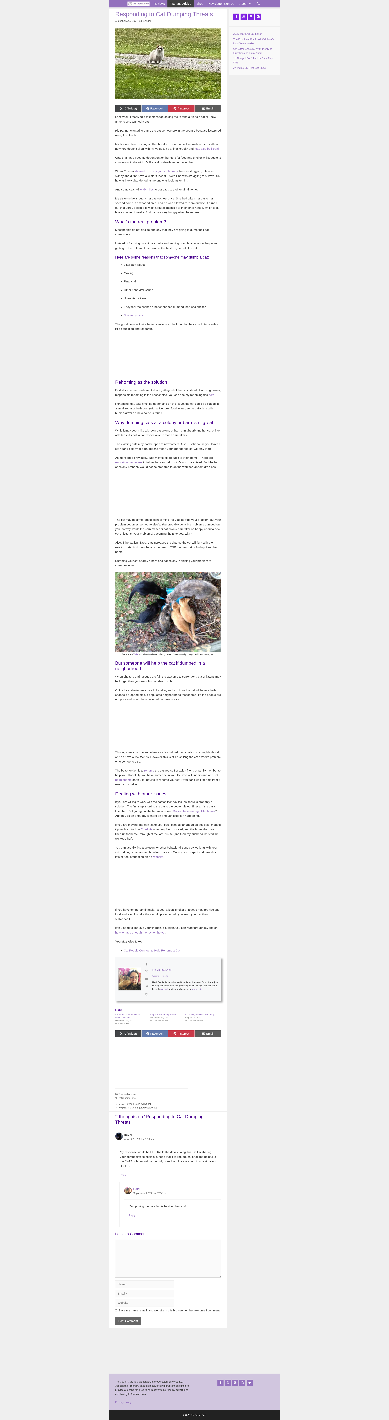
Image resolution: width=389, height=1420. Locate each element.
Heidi (136, 1189)
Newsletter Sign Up (221, 3)
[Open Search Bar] (258, 3)
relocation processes (128, 462)
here (212, 394)
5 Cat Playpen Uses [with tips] (199, 1014)
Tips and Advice (180, 3)
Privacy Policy (123, 1402)
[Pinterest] (258, 17)
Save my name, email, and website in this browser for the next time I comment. (169, 1310)
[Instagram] (251, 17)
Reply (123, 1175)
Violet (136, 654)
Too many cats (133, 315)
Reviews (159, 3)
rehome (149, 770)
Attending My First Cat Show (249, 68)
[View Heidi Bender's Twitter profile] (146, 971)
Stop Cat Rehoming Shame (163, 1014)
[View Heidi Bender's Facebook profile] (146, 964)
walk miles (147, 189)
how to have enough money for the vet (140, 932)
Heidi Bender (161, 970)
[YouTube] (244, 17)
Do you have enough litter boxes (194, 811)
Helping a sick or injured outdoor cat (138, 1107)
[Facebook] (236, 17)
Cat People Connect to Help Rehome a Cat (152, 950)
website (158, 856)
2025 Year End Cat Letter (247, 33)
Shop (199, 3)
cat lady (165, 989)
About (243, 3)
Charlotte (147, 829)
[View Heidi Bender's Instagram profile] (146, 994)
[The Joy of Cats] (138, 3)
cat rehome (125, 1098)
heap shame (123, 779)
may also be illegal (206, 148)
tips (134, 1098)
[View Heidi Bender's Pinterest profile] (146, 986)
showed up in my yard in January (156, 171)
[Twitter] (250, 1383)
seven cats (197, 989)
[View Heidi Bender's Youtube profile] (146, 979)
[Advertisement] (168, 357)
